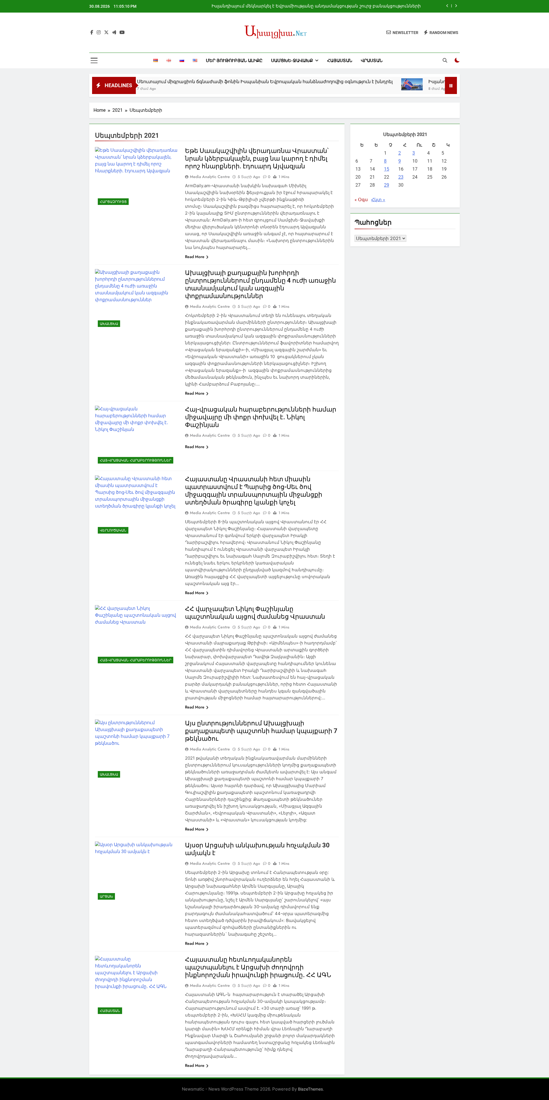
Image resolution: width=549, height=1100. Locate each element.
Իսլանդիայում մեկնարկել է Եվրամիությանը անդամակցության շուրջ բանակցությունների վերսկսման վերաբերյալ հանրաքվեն (316, 6)
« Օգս (361, 199)
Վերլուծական (113, 530)
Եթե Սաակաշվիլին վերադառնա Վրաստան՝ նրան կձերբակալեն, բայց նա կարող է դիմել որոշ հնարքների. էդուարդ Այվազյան (257, 158)
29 (386, 185)
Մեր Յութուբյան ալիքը (234, 60)
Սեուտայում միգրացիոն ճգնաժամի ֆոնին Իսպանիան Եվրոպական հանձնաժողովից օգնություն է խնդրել (231, 81)
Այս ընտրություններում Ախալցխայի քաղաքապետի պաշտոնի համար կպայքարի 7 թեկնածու (261, 731)
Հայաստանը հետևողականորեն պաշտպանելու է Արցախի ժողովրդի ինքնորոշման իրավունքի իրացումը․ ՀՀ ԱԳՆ (258, 967)
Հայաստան (339, 60)
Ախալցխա (109, 323)
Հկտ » (378, 199)
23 (400, 177)
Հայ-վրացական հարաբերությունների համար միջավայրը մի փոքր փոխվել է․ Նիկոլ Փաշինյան (260, 417)
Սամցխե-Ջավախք (292, 60)
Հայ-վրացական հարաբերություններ (135, 460)
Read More (194, 256)
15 (386, 169)
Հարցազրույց (113, 201)
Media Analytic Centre (210, 176)
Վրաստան (372, 60)
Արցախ (106, 896)
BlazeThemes (310, 1089)
